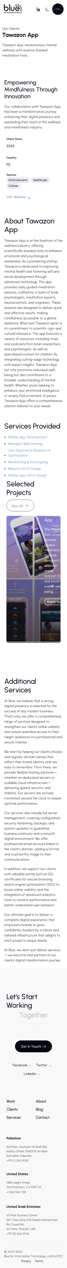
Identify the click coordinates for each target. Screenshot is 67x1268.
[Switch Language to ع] (38, 9)
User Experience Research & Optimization (29, 453)
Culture (13, 186)
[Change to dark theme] (47, 9)
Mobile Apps (55, 601)
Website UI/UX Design (24, 469)
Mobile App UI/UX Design (27, 475)
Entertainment (18, 180)
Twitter (41, 1065)
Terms (39, 1261)
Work (10, 1101)
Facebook (20, 1065)
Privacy (26, 1261)
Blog (39, 1109)
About (41, 1101)
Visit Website (16, 197)
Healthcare (40, 180)
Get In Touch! (31, 1046)
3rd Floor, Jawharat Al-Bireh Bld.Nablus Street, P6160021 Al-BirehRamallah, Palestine (27, 1151)
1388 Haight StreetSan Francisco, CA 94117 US (23, 1185)
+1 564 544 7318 (16, 1192)
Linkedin (30, 1074)
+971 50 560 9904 (17, 1233)
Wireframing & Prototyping (28, 462)
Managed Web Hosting (25, 444)
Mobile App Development (27, 437)
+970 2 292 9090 (17, 1160)
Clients (12, 1109)
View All (17, 506)
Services (13, 1117)
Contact (43, 1117)
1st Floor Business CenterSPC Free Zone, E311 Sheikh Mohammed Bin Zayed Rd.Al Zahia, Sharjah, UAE (32, 1222)
